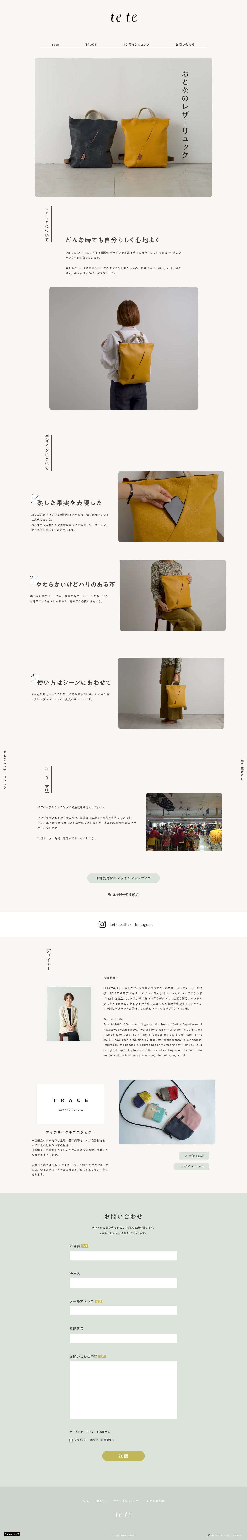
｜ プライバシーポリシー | (123, 1535)
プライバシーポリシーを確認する (89, 1432)
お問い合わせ (185, 44)
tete (55, 44)
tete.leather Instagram (131, 924)
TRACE (91, 44)
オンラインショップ (136, 44)
